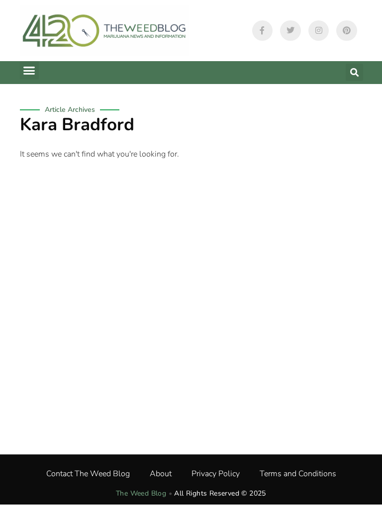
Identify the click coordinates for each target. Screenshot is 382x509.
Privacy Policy (215, 473)
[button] (29, 70)
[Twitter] (290, 30)
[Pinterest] (346, 30)
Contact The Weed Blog (88, 473)
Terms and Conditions (298, 473)
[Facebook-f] (262, 30)
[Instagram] (318, 30)
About (161, 473)
